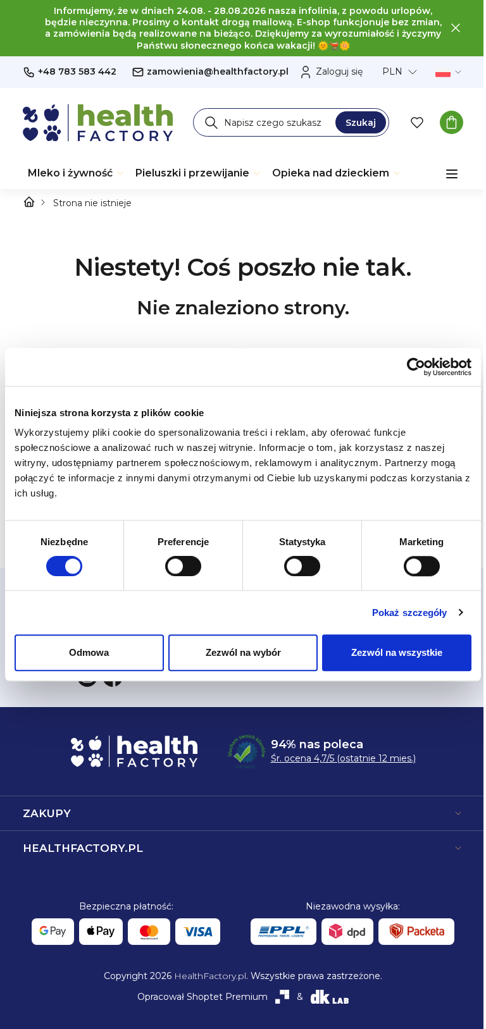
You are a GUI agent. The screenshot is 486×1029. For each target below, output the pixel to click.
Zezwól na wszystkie (396, 652)
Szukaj (361, 122)
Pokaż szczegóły (409, 612)
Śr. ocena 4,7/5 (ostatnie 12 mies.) (343, 758)
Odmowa (89, 652)
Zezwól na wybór (243, 652)
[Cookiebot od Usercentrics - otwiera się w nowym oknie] (416, 366)
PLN (392, 71)
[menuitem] (76, 173)
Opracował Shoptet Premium (202, 996)
